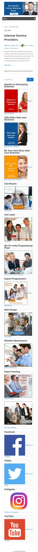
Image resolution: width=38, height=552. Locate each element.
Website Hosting (9, 398)
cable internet (17, 71)
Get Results (7, 210)
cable (12, 71)
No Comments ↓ (15, 48)
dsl (22, 71)
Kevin (26, 45)
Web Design (7, 336)
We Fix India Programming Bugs (13, 274)
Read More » (8, 65)
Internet (7, 48)
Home (5, 26)
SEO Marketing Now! (20, 551)
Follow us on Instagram (11, 512)
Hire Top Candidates (10, 427)
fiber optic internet (28, 71)
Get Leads (7, 241)
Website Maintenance (10, 367)
